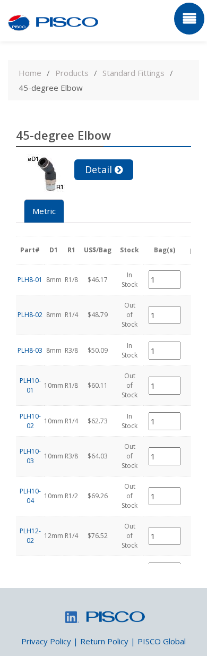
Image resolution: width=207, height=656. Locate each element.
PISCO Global (161, 641)
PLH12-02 (30, 535)
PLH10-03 (30, 456)
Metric (44, 211)
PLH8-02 (30, 314)
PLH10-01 (30, 385)
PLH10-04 (30, 496)
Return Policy (104, 641)
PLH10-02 (30, 421)
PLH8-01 (30, 279)
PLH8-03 (30, 350)
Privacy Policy (46, 641)
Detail (98, 169)
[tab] (44, 211)
